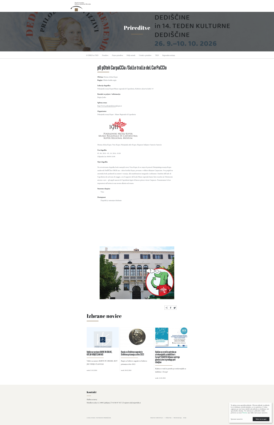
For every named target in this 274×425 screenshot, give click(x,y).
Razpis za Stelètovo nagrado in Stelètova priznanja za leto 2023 (132, 353)
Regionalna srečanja (168, 55)
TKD (157, 55)
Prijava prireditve (117, 55)
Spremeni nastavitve (237, 419)
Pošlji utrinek (131, 55)
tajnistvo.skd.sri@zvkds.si (132, 403)
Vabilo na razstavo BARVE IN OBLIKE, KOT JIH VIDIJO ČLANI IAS (99, 353)
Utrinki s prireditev (145, 55)
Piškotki (168, 418)
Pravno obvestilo (156, 418)
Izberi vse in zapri (261, 419)
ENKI (184, 418)
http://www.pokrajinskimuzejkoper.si (109, 106)
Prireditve (105, 55)
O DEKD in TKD (92, 55)
